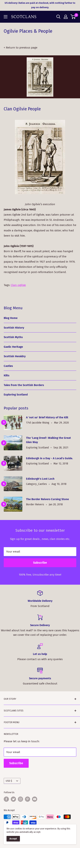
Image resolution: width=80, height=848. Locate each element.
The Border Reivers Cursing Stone (47, 499)
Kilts (6, 375)
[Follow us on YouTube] (34, 799)
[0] (73, 16)
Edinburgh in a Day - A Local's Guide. (49, 458)
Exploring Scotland (16, 394)
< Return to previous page (20, 47)
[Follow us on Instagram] (20, 799)
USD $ (9, 780)
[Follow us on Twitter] (13, 799)
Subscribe (40, 562)
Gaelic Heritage (13, 346)
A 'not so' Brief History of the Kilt (47, 417)
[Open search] (58, 17)
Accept (13, 838)
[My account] (66, 17)
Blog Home (10, 318)
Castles (8, 366)
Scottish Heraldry (15, 356)
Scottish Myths (13, 337)
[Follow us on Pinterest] (27, 799)
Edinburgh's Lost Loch (40, 478)
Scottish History (14, 327)
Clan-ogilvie (18, 285)
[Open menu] (5, 16)
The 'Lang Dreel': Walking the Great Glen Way (48, 440)
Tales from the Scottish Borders (24, 385)
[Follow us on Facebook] (6, 799)
